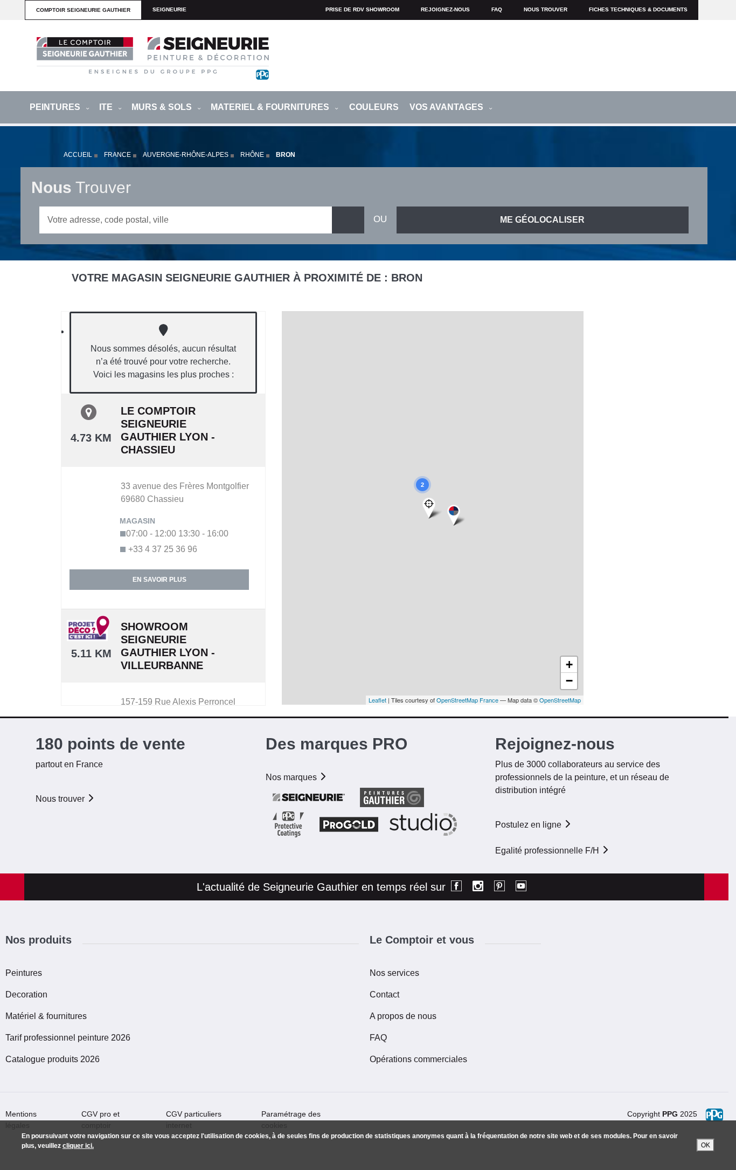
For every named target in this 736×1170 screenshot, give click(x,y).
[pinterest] (499, 887)
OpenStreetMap (560, 700)
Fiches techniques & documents (638, 9)
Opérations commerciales (418, 1059)
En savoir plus (159, 579)
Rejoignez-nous (445, 9)
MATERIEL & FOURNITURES (271, 107)
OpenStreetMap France (467, 700)
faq (496, 9)
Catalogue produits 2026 (52, 1059)
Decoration (26, 994)
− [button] (569, 680)
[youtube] (521, 887)
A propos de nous (403, 1016)
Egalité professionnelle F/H (548, 850)
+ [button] (569, 664)
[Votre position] (432, 508)
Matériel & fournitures (46, 1016)
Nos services (394, 973)
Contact (384, 994)
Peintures (23, 973)
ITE (107, 107)
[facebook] (456, 887)
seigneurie (169, 9)
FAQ (378, 1037)
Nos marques (292, 777)
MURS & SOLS (162, 107)
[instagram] (478, 887)
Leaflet (377, 700)
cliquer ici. (78, 1146)
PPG (670, 1114)
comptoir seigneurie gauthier (83, 10)
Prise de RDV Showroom (362, 9)
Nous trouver (545, 9)
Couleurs (374, 107)
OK (705, 1145)
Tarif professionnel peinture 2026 (67, 1037)
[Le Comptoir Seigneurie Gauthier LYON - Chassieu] (456, 516)
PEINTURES (56, 107)
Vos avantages (447, 107)
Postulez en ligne (529, 824)
